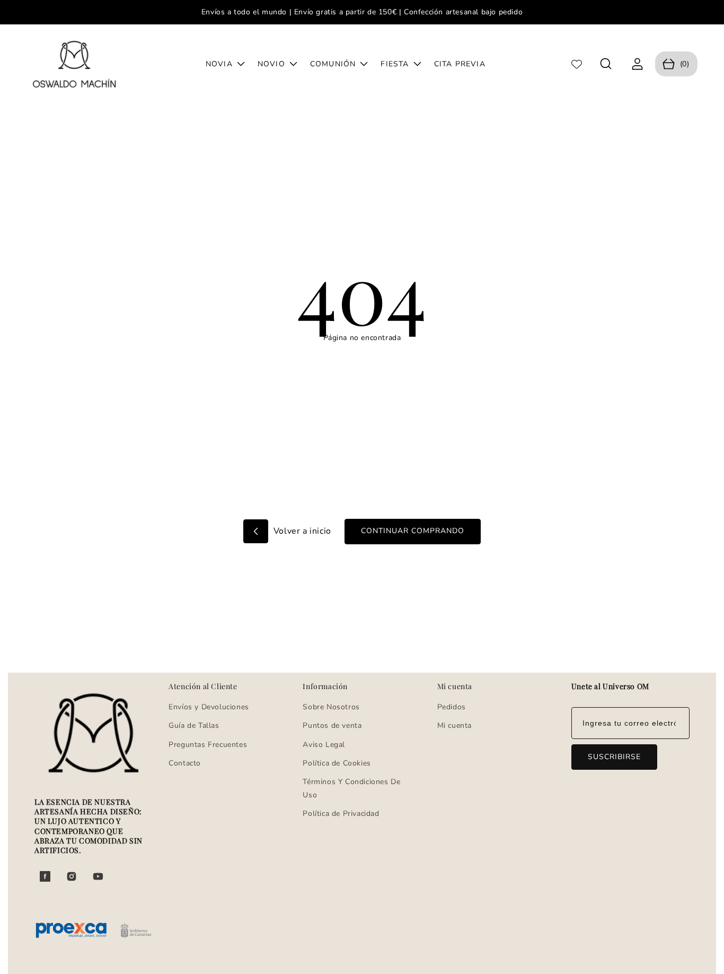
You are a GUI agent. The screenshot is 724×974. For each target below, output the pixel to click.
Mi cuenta (454, 725)
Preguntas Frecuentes (208, 745)
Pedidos (451, 707)
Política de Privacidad (341, 813)
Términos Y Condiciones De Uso (351, 788)
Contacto (185, 763)
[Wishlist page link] (576, 64)
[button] (606, 63)
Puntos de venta (332, 725)
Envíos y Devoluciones (209, 707)
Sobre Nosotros (331, 707)
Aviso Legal (324, 745)
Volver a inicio (301, 531)
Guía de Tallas (194, 725)
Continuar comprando (412, 531)
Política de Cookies (336, 763)
